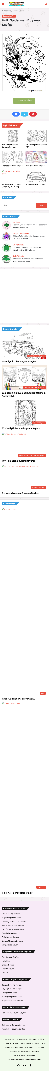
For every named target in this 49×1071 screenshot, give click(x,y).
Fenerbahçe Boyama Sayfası (13, 1029)
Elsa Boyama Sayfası (10, 957)
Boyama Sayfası (18, 11)
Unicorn (5, 973)
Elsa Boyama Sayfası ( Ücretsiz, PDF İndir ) (11, 185)
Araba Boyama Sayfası (35, 184)
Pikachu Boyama (8, 969)
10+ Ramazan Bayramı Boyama (18, 460)
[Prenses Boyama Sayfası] (12, 157)
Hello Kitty (6, 961)
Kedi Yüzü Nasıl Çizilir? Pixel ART (20, 698)
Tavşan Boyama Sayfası (11, 985)
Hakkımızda (19, 1059)
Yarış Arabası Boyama (10, 945)
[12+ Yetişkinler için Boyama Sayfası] (12, 136)
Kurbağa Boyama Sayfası (12, 997)
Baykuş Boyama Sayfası (11, 989)
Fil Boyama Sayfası (9, 993)
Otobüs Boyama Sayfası (11, 933)
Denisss (16, 222)
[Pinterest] (33, 114)
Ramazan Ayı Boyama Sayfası (14, 1013)
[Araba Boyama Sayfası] (36, 176)
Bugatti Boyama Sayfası (11, 918)
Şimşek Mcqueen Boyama (12, 941)
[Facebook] (16, 114)
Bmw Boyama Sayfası (11, 914)
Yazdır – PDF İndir (24, 100)
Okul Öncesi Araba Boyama (13, 929)
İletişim (11, 1059)
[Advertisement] (24, 295)
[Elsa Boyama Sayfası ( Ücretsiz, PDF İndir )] (12, 176)
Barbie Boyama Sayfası (35, 166)
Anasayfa (7, 11)
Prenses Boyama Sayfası (12, 166)
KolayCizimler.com (21, 233)
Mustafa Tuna (18, 245)
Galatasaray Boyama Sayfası (13, 1025)
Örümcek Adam (8, 965)
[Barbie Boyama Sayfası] (36, 157)
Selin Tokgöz (18, 256)
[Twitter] (24, 114)
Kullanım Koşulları (33, 1059)
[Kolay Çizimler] (16, 4)
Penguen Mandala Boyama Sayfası (20, 493)
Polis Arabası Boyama (10, 937)
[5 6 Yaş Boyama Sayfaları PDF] (36, 136)
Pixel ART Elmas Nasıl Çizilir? (18, 892)
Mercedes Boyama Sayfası (13, 925)
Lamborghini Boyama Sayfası (14, 922)
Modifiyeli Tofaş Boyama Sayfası (19, 361)
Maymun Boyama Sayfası (12, 1000)
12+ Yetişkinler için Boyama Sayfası (10, 145)
